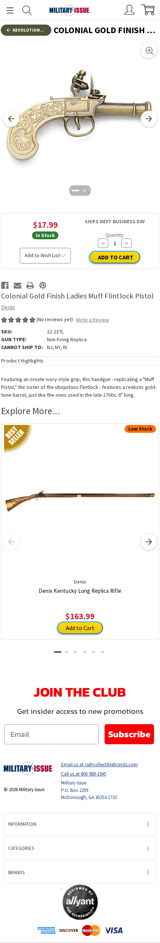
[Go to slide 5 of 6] (93, 652)
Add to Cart (80, 628)
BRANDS (16, 872)
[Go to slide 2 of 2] (84, 190)
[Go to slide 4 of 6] (84, 652)
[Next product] (149, 542)
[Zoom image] (149, 50)
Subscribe (129, 734)
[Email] (17, 285)
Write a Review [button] (92, 319)
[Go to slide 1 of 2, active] (75, 190)
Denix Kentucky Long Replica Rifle (80, 590)
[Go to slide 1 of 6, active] (57, 652)
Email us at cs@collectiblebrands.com (99, 764)
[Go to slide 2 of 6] (66, 652)
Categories (21, 848)
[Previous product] (11, 542)
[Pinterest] (43, 285)
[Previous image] (11, 119)
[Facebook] (5, 285)
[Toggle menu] (6, 10)
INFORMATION (22, 824)
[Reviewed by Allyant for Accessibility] (80, 902)
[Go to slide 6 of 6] (102, 652)
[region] (80, 119)
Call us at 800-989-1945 (83, 774)
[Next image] (149, 119)
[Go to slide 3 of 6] (75, 652)
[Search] (27, 10)
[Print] (30, 285)
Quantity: (115, 235)
